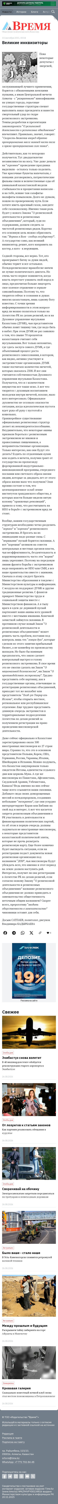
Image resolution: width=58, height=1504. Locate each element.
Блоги (34, 11)
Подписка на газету (13, 1442)
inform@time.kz (11, 1458)
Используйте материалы (16, 1422)
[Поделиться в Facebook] (5, 933)
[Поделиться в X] (31, 933)
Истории (21, 11)
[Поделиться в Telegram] (14, 933)
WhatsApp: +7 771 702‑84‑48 (18, 1462)
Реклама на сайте (29, 1000)
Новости (7, 11)
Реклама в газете (12, 1437)
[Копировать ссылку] (40, 933)
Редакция (8, 1433)
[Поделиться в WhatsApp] (23, 933)
